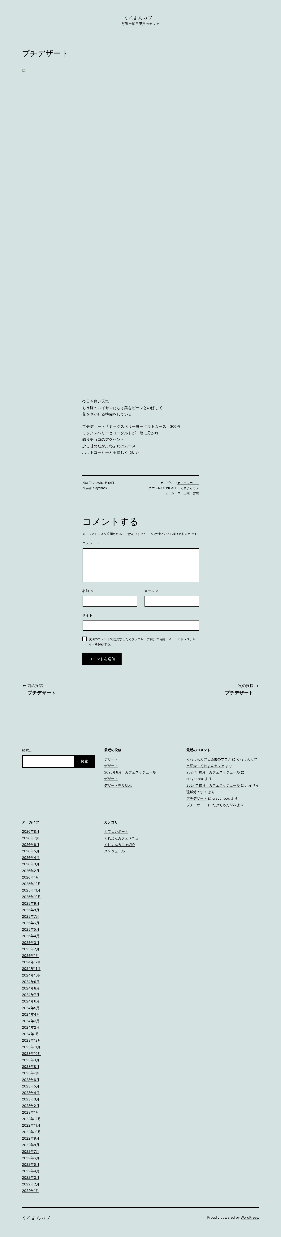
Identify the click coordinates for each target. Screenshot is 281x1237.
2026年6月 (30, 845)
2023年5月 (30, 1086)
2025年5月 (30, 929)
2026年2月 (30, 871)
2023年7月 (30, 1073)
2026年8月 (30, 831)
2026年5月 (30, 851)
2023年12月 (31, 1040)
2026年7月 (30, 838)
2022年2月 (30, 1184)
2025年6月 (30, 923)
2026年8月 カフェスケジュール (130, 772)
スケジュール (114, 851)
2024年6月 (31, 1001)
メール (151, 591)
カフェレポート (188, 483)
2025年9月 (30, 903)
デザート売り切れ (118, 785)
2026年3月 (30, 864)
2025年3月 (30, 943)
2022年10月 (31, 1132)
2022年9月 (30, 1138)
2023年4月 (31, 1093)
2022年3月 (30, 1178)
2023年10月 (31, 1054)
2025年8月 (30, 910)
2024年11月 (31, 969)
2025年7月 (30, 916)
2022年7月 (30, 1152)
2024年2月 (31, 1027)
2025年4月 (31, 936)
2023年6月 (30, 1080)
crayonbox (100, 488)
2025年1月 (30, 956)
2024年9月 (31, 982)
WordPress (249, 1217)
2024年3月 (31, 1021)
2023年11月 (31, 1047)
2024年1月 (30, 1034)
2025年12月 (31, 884)
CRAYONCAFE (166, 488)
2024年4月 (31, 1014)
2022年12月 (31, 1119)
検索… (27, 750)
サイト (87, 615)
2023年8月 (30, 1067)
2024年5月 (31, 1008)
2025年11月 (31, 890)
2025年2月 (30, 949)
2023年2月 (30, 1106)
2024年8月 (31, 988)
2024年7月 (30, 995)
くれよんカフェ (140, 17)
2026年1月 (30, 877)
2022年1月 (30, 1191)
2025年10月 (31, 897)
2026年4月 (31, 858)
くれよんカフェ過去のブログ (208, 759)
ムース (175, 493)
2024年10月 (31, 975)
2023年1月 (30, 1112)
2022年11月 (31, 1125)
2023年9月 (30, 1060)
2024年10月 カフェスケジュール (213, 772)
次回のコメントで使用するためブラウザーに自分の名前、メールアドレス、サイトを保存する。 (142, 642)
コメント (91, 543)
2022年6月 (30, 1158)
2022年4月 (31, 1171)
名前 (87, 591)
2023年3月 (30, 1099)
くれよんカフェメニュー (123, 838)
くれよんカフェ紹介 (119, 845)
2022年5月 (30, 1165)
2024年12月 (31, 962)
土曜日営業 (191, 493)
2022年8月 (30, 1145)
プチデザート (196, 798)
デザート (111, 759)
